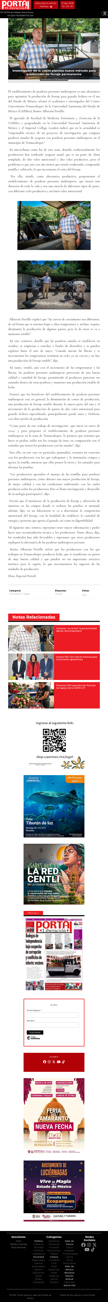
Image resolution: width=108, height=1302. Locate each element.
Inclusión (54, 1247)
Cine (54, 1263)
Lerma (69, 1257)
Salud (38, 1276)
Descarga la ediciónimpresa (46, 5)
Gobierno (38, 1244)
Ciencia (54, 1279)
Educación (38, 1273)
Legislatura (38, 1254)
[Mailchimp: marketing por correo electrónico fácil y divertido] (33, 1039)
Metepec (69, 1250)
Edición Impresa (18, 1244)
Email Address (34, 1010)
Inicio (18, 1241)
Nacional (69, 1273)
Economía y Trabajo (19, 594)
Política (38, 1241)
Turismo (54, 1282)
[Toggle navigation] (105, 13)
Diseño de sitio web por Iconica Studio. (77, 1295)
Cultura (54, 1257)
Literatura (54, 1260)
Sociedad (38, 1257)
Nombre (31, 1021)
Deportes (69, 1282)
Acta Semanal (18, 1247)
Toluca (69, 1247)
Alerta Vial (69, 1285)
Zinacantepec (70, 1254)
